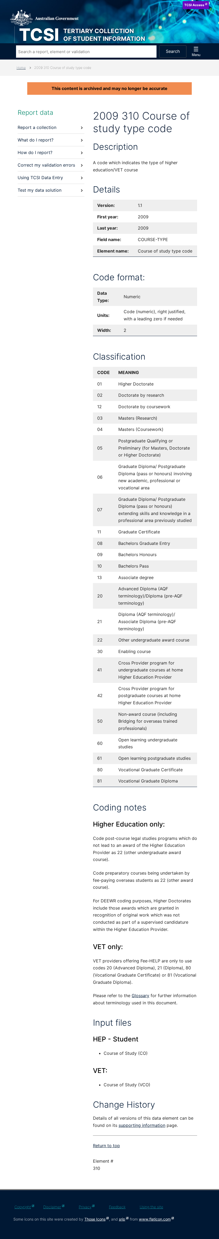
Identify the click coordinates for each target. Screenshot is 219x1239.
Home (21, 68)
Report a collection (37, 127)
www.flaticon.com (155, 1219)
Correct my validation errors (46, 165)
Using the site (151, 1207)
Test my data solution (39, 190)
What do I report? (35, 140)
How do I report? (35, 152)
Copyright (22, 1207)
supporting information (142, 1125)
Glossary (140, 995)
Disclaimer (52, 1207)
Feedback (117, 1207)
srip (122, 1219)
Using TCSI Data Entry (40, 177)
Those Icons (94, 1219)
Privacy (85, 1207)
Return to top (106, 1145)
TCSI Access (194, 5)
